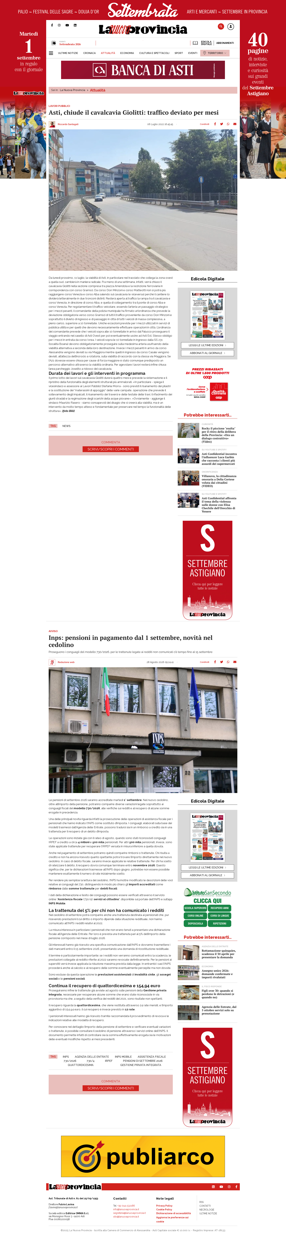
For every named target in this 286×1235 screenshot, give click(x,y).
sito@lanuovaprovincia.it (126, 1216)
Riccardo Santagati (68, 124)
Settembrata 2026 (70, 44)
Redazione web (66, 662)
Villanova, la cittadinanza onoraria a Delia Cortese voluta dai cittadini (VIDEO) (219, 481)
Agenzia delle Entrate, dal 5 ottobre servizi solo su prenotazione (219, 1010)
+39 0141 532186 (126, 1205)
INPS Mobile (123, 1056)
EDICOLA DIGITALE (206, 43)
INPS (66, 1056)
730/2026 (70, 1060)
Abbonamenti (225, 43)
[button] (231, 27)
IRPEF (109, 1060)
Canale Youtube (70, 25)
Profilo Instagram (62, 25)
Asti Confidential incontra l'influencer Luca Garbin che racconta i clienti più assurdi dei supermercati (219, 459)
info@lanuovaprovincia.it (126, 1209)
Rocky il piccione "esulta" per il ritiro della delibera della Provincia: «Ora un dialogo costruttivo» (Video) (219, 434)
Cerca (221, 26)
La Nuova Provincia (72, 90)
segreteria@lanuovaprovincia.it (129, 1213)
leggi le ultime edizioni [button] (206, 345)
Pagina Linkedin (77, 25)
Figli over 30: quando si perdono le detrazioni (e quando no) (218, 994)
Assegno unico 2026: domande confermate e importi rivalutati (217, 974)
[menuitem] (68, 53)
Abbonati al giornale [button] (206, 353)
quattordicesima (81, 1065)
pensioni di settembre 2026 (143, 1060)
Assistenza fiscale (152, 1056)
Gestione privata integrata (140, 1065)
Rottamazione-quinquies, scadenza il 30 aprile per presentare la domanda (219, 954)
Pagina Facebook (54, 25)
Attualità (97, 90)
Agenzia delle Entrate (92, 1056)
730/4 (91, 1060)
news (66, 426)
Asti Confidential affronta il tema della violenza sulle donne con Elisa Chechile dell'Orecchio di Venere (219, 504)
